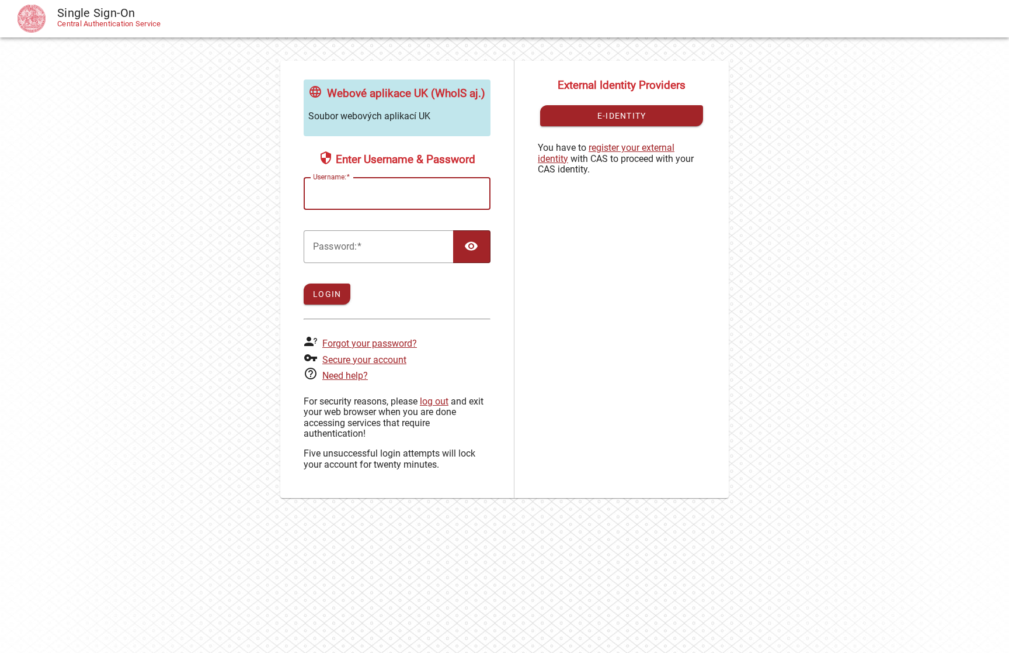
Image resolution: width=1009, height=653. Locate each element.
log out (434, 401)
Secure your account (364, 359)
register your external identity (606, 153)
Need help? (345, 375)
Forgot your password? (369, 343)
